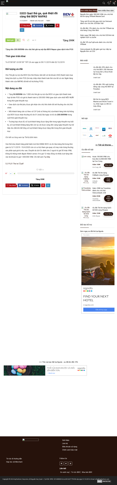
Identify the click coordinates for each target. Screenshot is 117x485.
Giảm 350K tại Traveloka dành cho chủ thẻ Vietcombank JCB (101, 190)
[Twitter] (66, 463)
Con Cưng (95, 167)
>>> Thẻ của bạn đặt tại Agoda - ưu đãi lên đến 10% (58, 362)
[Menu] (2, 3)
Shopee (94, 183)
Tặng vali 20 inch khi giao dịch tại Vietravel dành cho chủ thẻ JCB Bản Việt (96, 22)
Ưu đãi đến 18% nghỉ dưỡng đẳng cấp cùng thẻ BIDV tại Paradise (103, 86)
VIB (100, 167)
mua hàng (108, 180)
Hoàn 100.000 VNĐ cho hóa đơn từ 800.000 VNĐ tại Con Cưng (101, 159)
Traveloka (95, 199)
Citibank (94, 181)
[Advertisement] (97, 336)
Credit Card (96, 77)
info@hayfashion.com (102, 479)
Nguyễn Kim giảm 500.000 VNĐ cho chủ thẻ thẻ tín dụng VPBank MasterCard (96, 15)
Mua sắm (108, 165)
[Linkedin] (70, 463)
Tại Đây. (47, 157)
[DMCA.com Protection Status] (104, 481)
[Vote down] (10, 173)
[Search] (104, 3)
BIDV (48, 21)
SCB (93, 216)
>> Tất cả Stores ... (104, 145)
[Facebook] (61, 463)
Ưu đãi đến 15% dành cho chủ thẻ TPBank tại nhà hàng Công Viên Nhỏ (97, 29)
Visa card (40, 21)
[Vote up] (14, 173)
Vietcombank (96, 200)
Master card (33, 21)
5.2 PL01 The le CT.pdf (14, 164)
